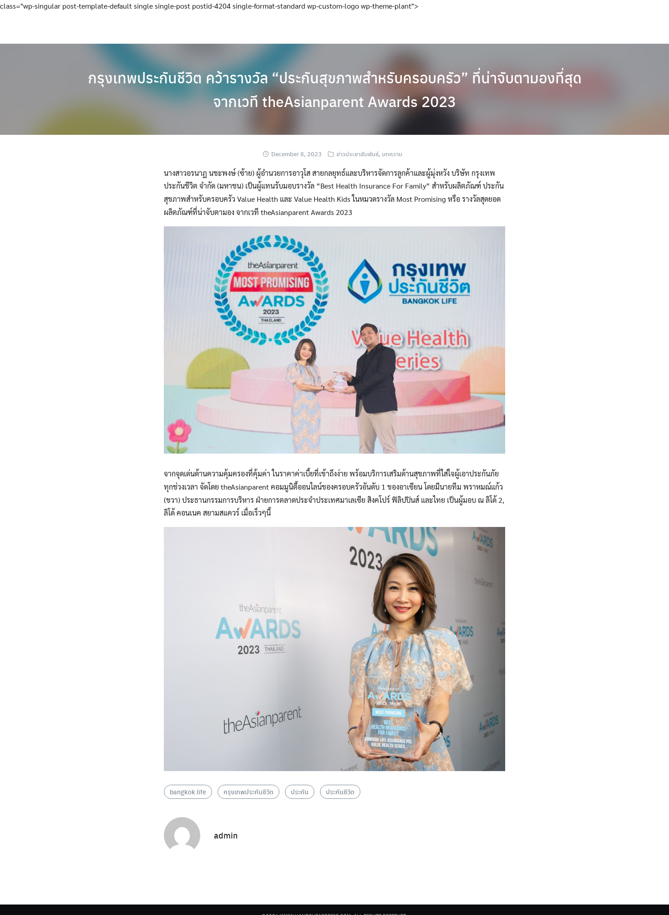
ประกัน (300, 791)
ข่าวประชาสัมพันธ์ (357, 153)
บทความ (392, 153)
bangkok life (188, 791)
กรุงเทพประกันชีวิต (248, 791)
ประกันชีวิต (340, 791)
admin (226, 835)
